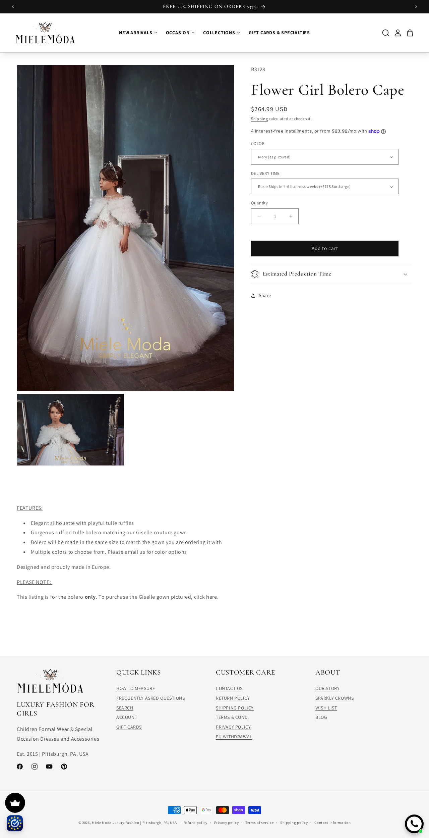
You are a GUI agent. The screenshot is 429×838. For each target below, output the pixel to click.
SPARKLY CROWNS (334, 698)
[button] (331, 274)
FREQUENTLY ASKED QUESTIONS (150, 698)
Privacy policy (226, 822)
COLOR (257, 143)
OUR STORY (327, 688)
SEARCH (124, 708)
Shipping (259, 118)
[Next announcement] (416, 6)
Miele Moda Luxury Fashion (115, 822)
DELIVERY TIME (265, 173)
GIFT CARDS (129, 727)
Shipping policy (294, 822)
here (211, 596)
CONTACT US (229, 688)
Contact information (332, 822)
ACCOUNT (126, 717)
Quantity (259, 203)
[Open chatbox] (414, 824)
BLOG (321, 717)
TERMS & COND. (232, 717)
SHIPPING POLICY (235, 708)
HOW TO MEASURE (135, 688)
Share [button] (265, 295)
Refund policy (195, 822)
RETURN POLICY (233, 698)
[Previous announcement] (13, 6)
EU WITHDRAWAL (234, 737)
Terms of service (259, 822)
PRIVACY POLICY (233, 727)
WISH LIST (326, 708)
